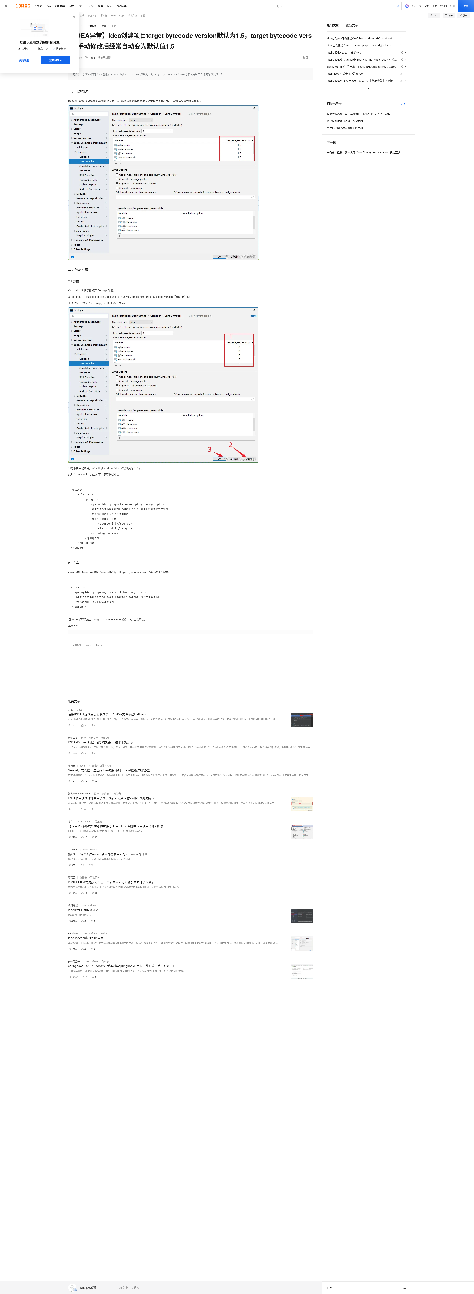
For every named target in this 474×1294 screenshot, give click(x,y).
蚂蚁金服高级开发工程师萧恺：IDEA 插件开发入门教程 (358, 114)
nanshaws (73, 933)
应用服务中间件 (95, 765)
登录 (466, 5)
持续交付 (105, 737)
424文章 (122, 1288)
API (109, 765)
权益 (71, 6)
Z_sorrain (73, 849)
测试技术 (106, 793)
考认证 (104, 15)
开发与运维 (90, 26)
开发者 (117, 793)
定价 (80, 6)
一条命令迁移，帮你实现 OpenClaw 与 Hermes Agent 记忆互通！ (365, 152)
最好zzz (72, 737)
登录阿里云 (55, 60)
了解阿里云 (122, 6)
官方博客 (92, 15)
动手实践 (79, 15)
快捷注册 (24, 60)
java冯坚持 (74, 961)
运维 (83, 737)
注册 (452, 5)
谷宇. (71, 821)
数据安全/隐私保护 (90, 877)
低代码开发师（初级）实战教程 (345, 121)
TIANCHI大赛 (117, 15)
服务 (109, 6)
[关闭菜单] (6, 6)
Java (88, 644)
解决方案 (59, 6)
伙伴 (100, 6)
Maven (99, 644)
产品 (48, 6)
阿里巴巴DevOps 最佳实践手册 (345, 128)
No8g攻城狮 (88, 1288)
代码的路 (73, 905)
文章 (104, 26)
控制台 (443, 5)
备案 (435, 5)
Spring (105, 961)
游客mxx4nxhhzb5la (79, 793)
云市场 (90, 6)
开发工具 (97, 821)
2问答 (135, 1288)
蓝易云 (71, 765)
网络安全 (93, 737)
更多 (403, 104)
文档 (427, 5)
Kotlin (104, 933)
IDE (80, 821)
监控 (96, 793)
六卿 (70, 709)
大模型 (38, 6)
